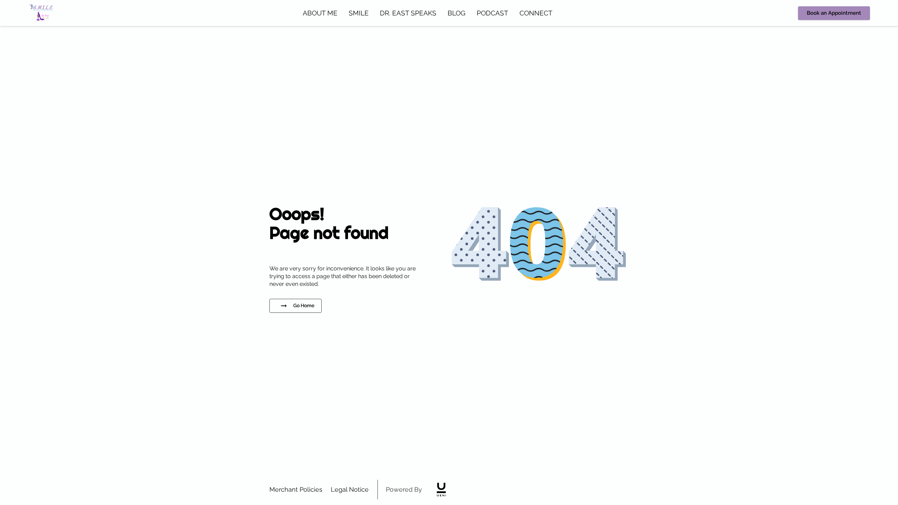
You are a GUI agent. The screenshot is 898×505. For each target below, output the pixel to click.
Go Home (303, 305)
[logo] (441, 490)
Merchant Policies (295, 489)
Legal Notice (350, 489)
